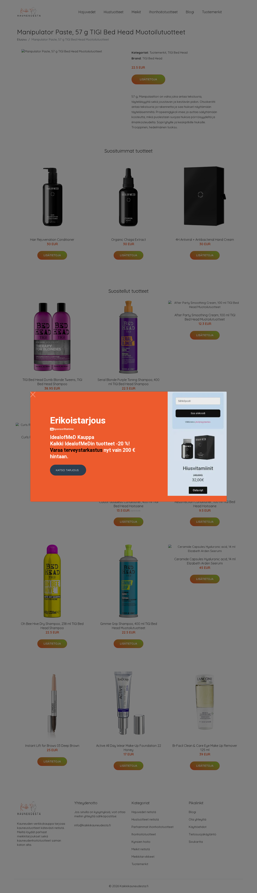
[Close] (32, 394)
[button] (68, 470)
